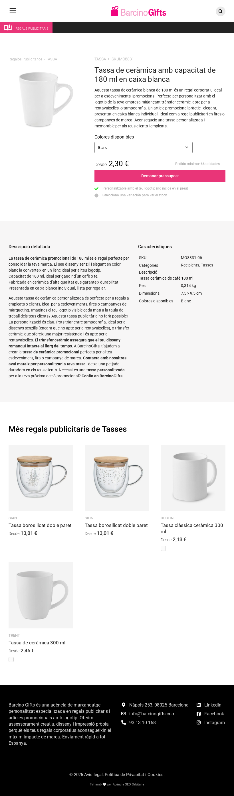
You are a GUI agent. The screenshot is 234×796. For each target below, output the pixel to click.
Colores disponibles (114, 137)
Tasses (207, 265)
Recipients (190, 265)
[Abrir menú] (13, 13)
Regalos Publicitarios (26, 59)
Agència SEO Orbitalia (128, 784)
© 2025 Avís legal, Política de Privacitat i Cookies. (117, 774)
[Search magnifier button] (220, 11)
